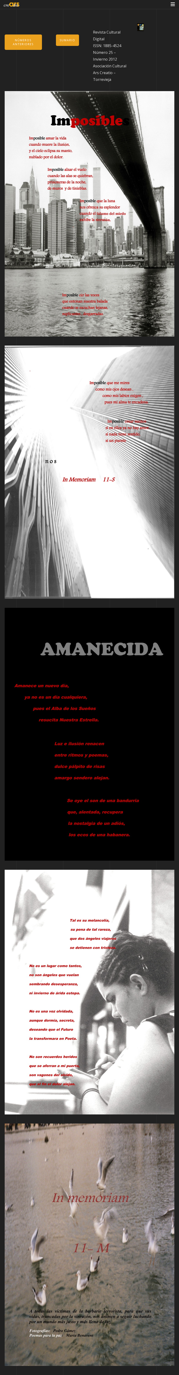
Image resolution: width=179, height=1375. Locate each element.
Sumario (67, 40)
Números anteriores (23, 42)
